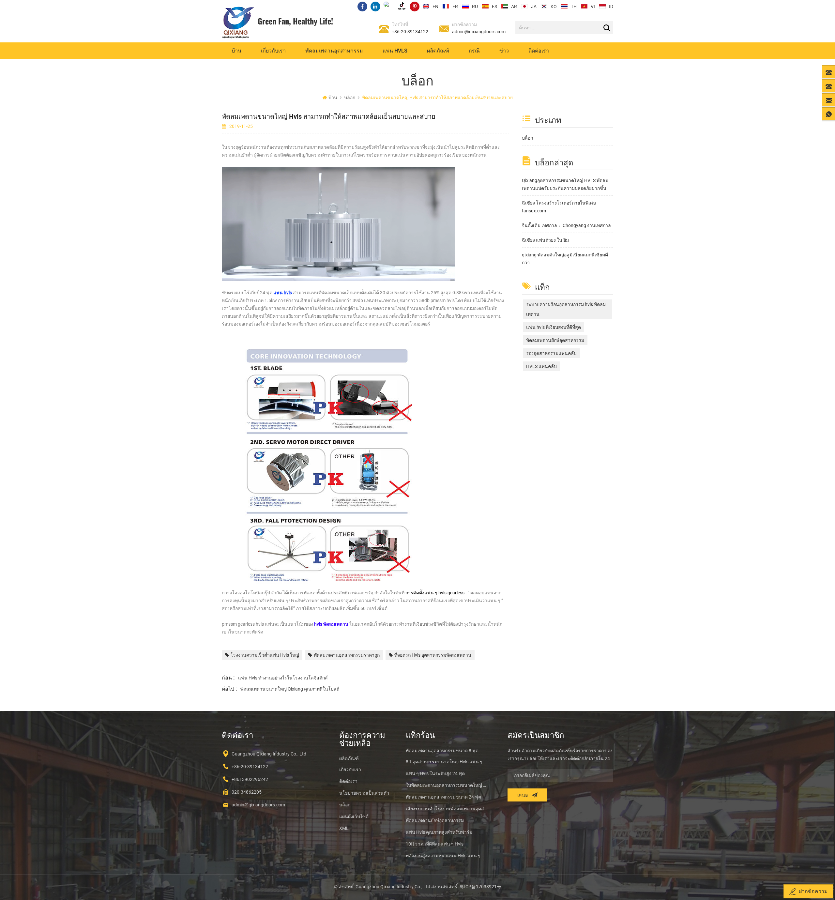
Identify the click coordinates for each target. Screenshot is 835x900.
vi (593, 6)
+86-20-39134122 (410, 31)
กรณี (474, 50)
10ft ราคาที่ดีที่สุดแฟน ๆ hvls (434, 844)
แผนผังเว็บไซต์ (354, 816)
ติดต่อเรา (538, 50)
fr (455, 6)
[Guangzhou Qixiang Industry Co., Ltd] (238, 23)
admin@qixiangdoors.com (479, 31)
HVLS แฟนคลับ (541, 366)
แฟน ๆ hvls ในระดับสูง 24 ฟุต (435, 773)
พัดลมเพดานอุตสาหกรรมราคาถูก (347, 655)
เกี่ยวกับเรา (273, 50)
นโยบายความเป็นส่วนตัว (364, 793)
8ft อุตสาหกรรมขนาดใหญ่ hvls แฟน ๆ (444, 761)
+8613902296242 (250, 779)
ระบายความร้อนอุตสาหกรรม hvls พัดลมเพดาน (566, 309)
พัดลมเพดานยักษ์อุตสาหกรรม (555, 340)
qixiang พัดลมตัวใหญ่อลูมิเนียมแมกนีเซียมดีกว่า (565, 258)
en (435, 6)
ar (514, 6)
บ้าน (236, 50)
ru (475, 6)
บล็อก (527, 138)
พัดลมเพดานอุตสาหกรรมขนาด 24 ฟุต (443, 797)
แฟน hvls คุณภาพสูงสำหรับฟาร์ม (439, 832)
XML (344, 828)
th (574, 6)
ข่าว (504, 50)
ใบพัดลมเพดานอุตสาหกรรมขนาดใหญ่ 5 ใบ (447, 785)
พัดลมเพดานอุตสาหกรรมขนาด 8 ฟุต (442, 750)
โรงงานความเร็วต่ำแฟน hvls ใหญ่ (265, 655)
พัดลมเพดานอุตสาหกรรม (334, 50)
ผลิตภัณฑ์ (438, 50)
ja (534, 6)
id (611, 6)
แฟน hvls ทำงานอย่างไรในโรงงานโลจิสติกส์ (283, 677)
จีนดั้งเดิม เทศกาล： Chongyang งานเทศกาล (566, 225)
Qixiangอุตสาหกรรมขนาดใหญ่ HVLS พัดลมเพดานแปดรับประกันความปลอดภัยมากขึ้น (565, 184)
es (494, 6)
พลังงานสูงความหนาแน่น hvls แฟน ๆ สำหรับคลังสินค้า (447, 855)
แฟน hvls (395, 50)
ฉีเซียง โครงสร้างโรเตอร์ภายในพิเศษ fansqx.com (559, 206)
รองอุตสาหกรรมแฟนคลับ (551, 353)
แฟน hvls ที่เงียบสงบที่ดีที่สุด (553, 327)
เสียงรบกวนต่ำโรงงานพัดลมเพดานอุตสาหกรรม (447, 808)
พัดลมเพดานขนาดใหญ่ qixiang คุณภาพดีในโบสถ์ (289, 689)
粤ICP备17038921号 (480, 886)
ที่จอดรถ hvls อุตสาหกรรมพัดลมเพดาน (432, 655)
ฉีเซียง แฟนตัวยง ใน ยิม (545, 240)
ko (554, 6)
